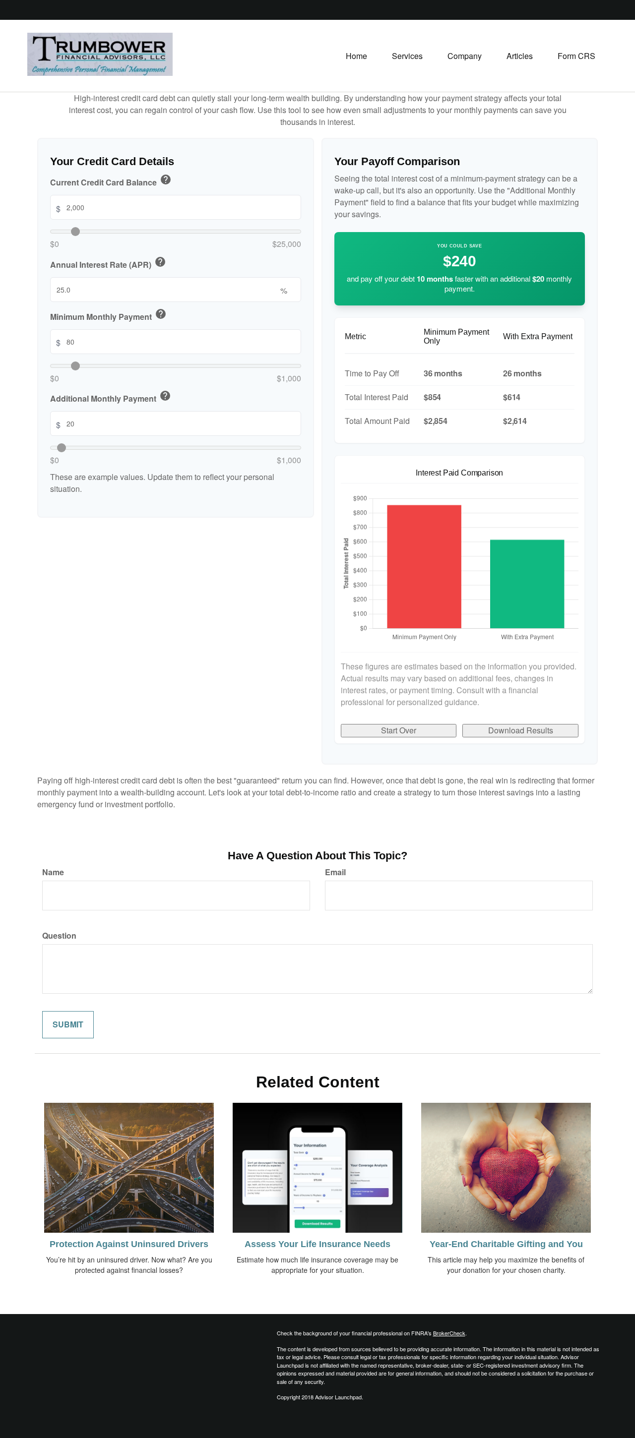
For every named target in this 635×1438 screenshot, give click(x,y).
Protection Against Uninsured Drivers (129, 1244)
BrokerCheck (449, 1333)
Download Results (520, 730)
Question (59, 935)
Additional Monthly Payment (110, 397)
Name (53, 872)
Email (335, 872)
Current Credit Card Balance (111, 181)
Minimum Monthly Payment (108, 315)
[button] (407, 56)
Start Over (398, 730)
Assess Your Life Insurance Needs (317, 1244)
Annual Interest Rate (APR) (108, 263)
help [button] (166, 179)
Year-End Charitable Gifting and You (506, 1244)
